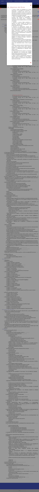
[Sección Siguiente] (38, 8)
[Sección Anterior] (1, 8)
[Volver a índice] (30, 5)
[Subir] (38, 15)
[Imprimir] (38, 19)
